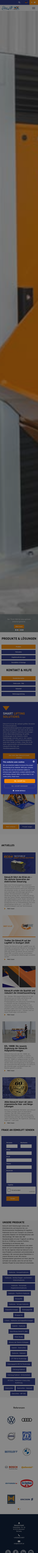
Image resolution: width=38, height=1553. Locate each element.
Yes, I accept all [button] (19, 781)
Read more (15, 776)
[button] (19, 790)
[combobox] (34, 762)
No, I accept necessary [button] (19, 786)
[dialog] (19, 776)
